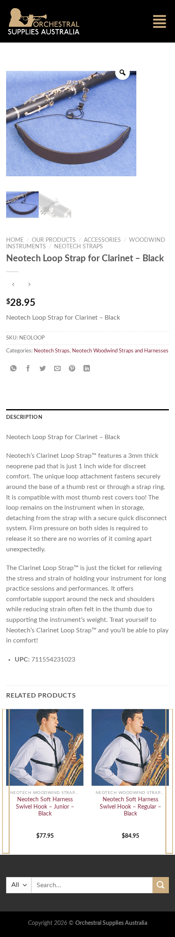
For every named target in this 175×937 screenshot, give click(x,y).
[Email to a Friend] (57, 369)
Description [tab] (24, 417)
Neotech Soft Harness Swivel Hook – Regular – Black (130, 807)
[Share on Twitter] (43, 369)
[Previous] (6, 781)
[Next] (169, 781)
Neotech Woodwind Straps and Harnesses (120, 350)
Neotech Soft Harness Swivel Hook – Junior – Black (45, 807)
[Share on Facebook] (28, 369)
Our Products (54, 240)
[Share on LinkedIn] (87, 369)
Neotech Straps (78, 247)
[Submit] (161, 885)
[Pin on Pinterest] (72, 369)
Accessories (102, 240)
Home (15, 240)
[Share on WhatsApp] (13, 369)
